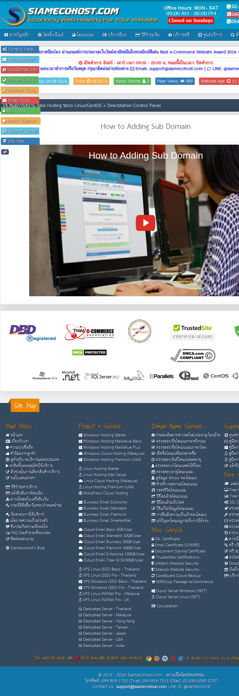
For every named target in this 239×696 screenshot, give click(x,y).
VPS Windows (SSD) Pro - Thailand (112, 588)
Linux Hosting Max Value (104, 475)
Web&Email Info (22, 69)
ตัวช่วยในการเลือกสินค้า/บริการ (35, 472)
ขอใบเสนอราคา (22, 478)
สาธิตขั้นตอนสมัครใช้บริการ (31, 466)
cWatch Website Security (176, 563)
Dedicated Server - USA (102, 640)
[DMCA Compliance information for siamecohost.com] (192, 355)
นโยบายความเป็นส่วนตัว (28, 521)
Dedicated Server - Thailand (106, 609)
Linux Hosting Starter (100, 469)
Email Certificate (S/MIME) (177, 545)
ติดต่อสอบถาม (22, 539)
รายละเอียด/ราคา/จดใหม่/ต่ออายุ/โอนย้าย (187, 435)
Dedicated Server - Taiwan (105, 627)
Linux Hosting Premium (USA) (108, 487)
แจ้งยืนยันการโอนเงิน (26, 493)
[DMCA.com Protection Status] (89, 352)
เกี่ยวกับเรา (19, 441)
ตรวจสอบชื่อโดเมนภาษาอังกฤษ (180, 441)
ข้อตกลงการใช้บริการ (27, 514)
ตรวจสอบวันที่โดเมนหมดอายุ (178, 460)
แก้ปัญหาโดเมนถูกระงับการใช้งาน (181, 521)
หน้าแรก (16, 435)
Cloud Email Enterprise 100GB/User (114, 554)
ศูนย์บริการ (212, 35)
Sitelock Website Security (176, 570)
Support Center (22, 131)
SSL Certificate (167, 539)
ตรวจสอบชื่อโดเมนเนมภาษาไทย (180, 447)
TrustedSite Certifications (177, 557)
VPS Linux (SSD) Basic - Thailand (111, 569)
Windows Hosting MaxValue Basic (112, 441)
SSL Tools (22, 110)
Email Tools (22, 100)
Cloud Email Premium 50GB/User (112, 548)
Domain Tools (21, 80)
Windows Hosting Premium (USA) (111, 460)
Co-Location (166, 606)
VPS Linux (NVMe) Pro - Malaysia (111, 594)
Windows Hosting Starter (104, 435)
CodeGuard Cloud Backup (178, 576)
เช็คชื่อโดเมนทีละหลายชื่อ (175, 453)
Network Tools (21, 90)
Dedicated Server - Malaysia (106, 615)
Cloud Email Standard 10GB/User (112, 536)
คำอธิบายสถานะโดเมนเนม (176, 484)
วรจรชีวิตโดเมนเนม (170, 490)
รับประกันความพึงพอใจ (29, 527)
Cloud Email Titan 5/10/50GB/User (113, 560)
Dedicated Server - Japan (104, 633)
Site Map (22, 141)
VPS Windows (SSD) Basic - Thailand (114, 581)
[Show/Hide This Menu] (5, 152)
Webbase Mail (22, 59)
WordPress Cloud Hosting (105, 493)
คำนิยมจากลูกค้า (22, 453)
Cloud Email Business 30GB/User (111, 542)
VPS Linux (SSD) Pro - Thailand (109, 575)
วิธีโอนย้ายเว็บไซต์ (169, 502)
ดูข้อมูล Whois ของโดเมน (176, 478)
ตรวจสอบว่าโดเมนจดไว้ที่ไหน (177, 466)
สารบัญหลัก (18, 35)
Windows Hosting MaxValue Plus (111, 447)
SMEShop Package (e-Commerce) (184, 582)
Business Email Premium (104, 514)
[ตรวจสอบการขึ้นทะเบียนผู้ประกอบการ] (140, 331)
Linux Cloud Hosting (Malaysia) (110, 481)
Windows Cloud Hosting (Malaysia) (114, 453)
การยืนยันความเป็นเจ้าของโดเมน (181, 515)
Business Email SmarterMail (106, 521)
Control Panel (22, 49)
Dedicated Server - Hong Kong (108, 621)
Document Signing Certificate (179, 551)
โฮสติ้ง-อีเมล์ (53, 35)
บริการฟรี (180, 35)
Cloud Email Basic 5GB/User (107, 530)
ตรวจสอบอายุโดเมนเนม (174, 472)
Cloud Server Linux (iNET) (177, 597)
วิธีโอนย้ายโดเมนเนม (171, 496)
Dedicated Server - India (103, 646)
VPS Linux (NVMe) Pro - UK (105, 600)
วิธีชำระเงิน (150, 35)
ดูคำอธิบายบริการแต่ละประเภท (34, 460)
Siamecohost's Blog (27, 548)
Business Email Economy (104, 502)
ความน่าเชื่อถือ (21, 447)
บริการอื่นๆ (117, 35)
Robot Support (22, 121)
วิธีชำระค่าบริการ (23, 487)
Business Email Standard (104, 508)
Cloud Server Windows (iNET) (181, 591)
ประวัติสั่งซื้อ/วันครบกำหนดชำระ (36, 505)
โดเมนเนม (85, 35)
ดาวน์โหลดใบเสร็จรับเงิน (28, 499)
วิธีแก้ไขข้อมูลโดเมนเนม (174, 509)
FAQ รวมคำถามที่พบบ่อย (30, 533)
